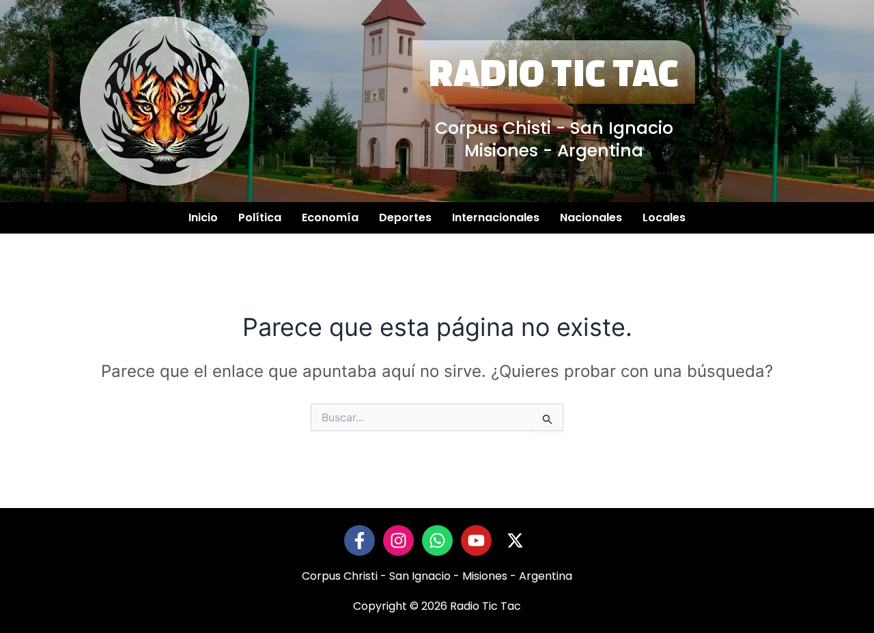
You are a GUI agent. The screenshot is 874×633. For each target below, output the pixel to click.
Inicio (203, 217)
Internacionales (495, 217)
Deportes (405, 217)
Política (259, 217)
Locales (664, 217)
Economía (330, 217)
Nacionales (591, 217)
